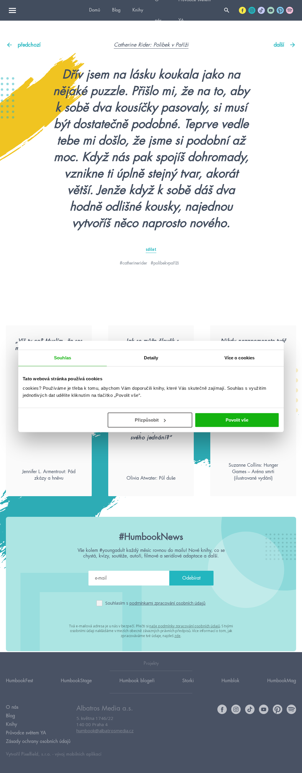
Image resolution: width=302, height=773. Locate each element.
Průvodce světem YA (26, 733)
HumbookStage (76, 680)
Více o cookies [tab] (239, 357)
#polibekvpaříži (165, 263)
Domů (94, 10)
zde (177, 635)
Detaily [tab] (151, 357)
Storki (188, 680)
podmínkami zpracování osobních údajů (167, 603)
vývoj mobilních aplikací (78, 754)
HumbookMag (281, 680)
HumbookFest (19, 680)
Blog (116, 10)
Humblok (230, 680)
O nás (12, 707)
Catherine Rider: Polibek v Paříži (151, 44)
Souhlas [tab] (62, 357)
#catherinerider (133, 263)
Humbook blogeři (137, 680)
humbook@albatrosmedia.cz (105, 730)
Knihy (137, 10)
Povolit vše (237, 419)
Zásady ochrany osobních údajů (38, 741)
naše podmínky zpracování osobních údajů (184, 626)
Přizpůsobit (147, 419)
